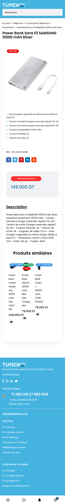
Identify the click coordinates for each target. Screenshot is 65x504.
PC (3, 475)
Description (16, 207)
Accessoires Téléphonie (37, 23)
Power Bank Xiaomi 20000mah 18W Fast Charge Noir (26, 290)
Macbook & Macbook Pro (16, 485)
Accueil (5, 23)
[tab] (16, 207)
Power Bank (7, 27)
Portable (10, 475)
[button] (11, 321)
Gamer (19, 475)
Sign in (39, 499)
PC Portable (8, 470)
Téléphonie (18, 23)
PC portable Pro (10, 480)
